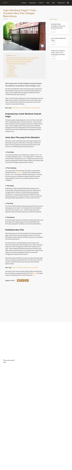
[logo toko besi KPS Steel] (5, 3)
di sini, (34, 273)
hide (15, 55)
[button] (68, 3)
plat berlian (19, 172)
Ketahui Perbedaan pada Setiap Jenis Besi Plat (25, 267)
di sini (33, 275)
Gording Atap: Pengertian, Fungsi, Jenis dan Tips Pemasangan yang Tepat (58, 52)
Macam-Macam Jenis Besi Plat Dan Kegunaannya (26, 107)
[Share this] (19, 280)
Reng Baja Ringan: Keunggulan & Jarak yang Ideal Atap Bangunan (58, 26)
